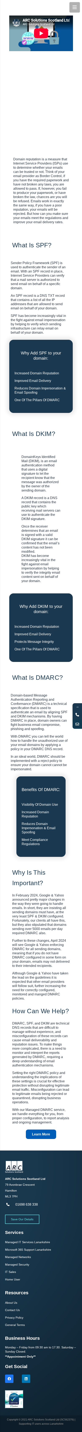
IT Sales (10, 1272)
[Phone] (77, 714)
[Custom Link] (77, 724)
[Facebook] (9, 1379)
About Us (11, 1302)
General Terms (15, 1325)
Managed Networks (18, 1257)
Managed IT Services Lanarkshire (27, 1242)
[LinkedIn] (26, 1379)
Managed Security (17, 1264)
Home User (12, 1279)
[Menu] (74, 7)
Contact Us (12, 1310)
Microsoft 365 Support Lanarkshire (28, 1249)
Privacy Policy (14, 1317)
